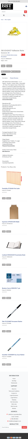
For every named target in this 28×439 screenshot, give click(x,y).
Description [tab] (5, 78)
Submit (24, 427)
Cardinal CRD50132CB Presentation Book (13, 255)
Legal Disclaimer (14, 395)
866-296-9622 (16, 1)
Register (9, 66)
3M (8, 52)
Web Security (14, 406)
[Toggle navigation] (3, 15)
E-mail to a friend (16, 71)
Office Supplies (8, 19)
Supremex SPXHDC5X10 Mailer (10, 222)
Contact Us (14, 393)
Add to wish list (6, 71)
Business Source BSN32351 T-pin (11, 288)
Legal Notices (14, 397)
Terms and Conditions (14, 391)
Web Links (14, 404)
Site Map (14, 380)
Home (2, 19)
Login (3, 66)
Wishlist (14, 408)
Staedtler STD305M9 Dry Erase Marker (13, 355)
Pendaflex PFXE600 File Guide (11, 188)
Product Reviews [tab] (14, 78)
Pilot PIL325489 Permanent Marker (12, 321)
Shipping (14, 399)
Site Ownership (14, 402)
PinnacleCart (18, 435)
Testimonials (14, 383)
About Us (14, 389)
